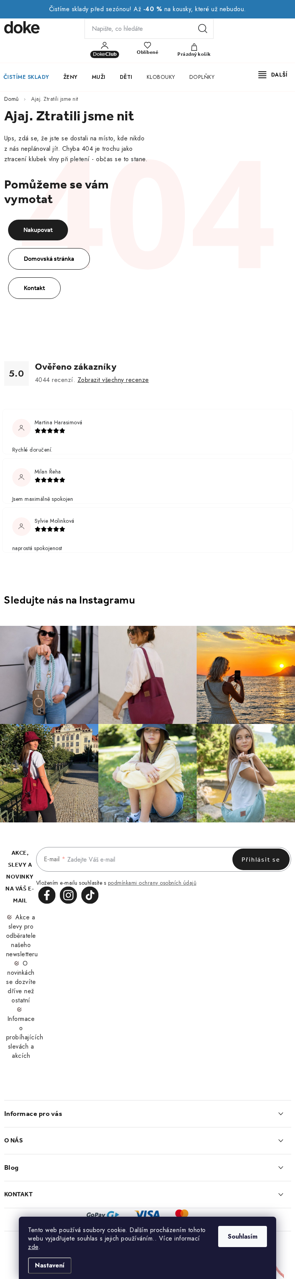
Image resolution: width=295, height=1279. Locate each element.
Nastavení (50, 1265)
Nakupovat (38, 229)
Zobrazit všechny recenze (113, 379)
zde (33, 1246)
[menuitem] (70, 77)
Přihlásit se (261, 859)
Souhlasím (242, 1236)
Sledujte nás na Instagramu (69, 600)
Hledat (203, 29)
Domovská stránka (49, 258)
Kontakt (34, 288)
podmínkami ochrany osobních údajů (152, 883)
